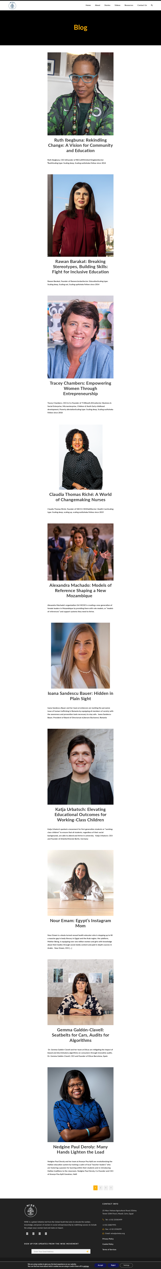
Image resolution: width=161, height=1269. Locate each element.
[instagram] (46, 1234)
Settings (126, 1265)
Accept (100, 1265)
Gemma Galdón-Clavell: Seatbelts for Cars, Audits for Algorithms (80, 1035)
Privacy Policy (108, 1239)
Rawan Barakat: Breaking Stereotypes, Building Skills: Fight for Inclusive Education (80, 266)
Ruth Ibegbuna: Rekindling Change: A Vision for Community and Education (80, 145)
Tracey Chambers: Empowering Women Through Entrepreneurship (80, 388)
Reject (113, 1265)
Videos (117, 5)
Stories (107, 5)
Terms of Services (109, 1250)
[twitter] (40, 1234)
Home (88, 5)
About (97, 5)
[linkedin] (33, 1234)
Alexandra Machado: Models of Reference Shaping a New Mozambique (80, 590)
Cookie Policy (107, 1244)
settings (86, 1266)
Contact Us (142, 5)
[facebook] (27, 1234)
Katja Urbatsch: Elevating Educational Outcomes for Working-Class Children (81, 814)
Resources (129, 5)
